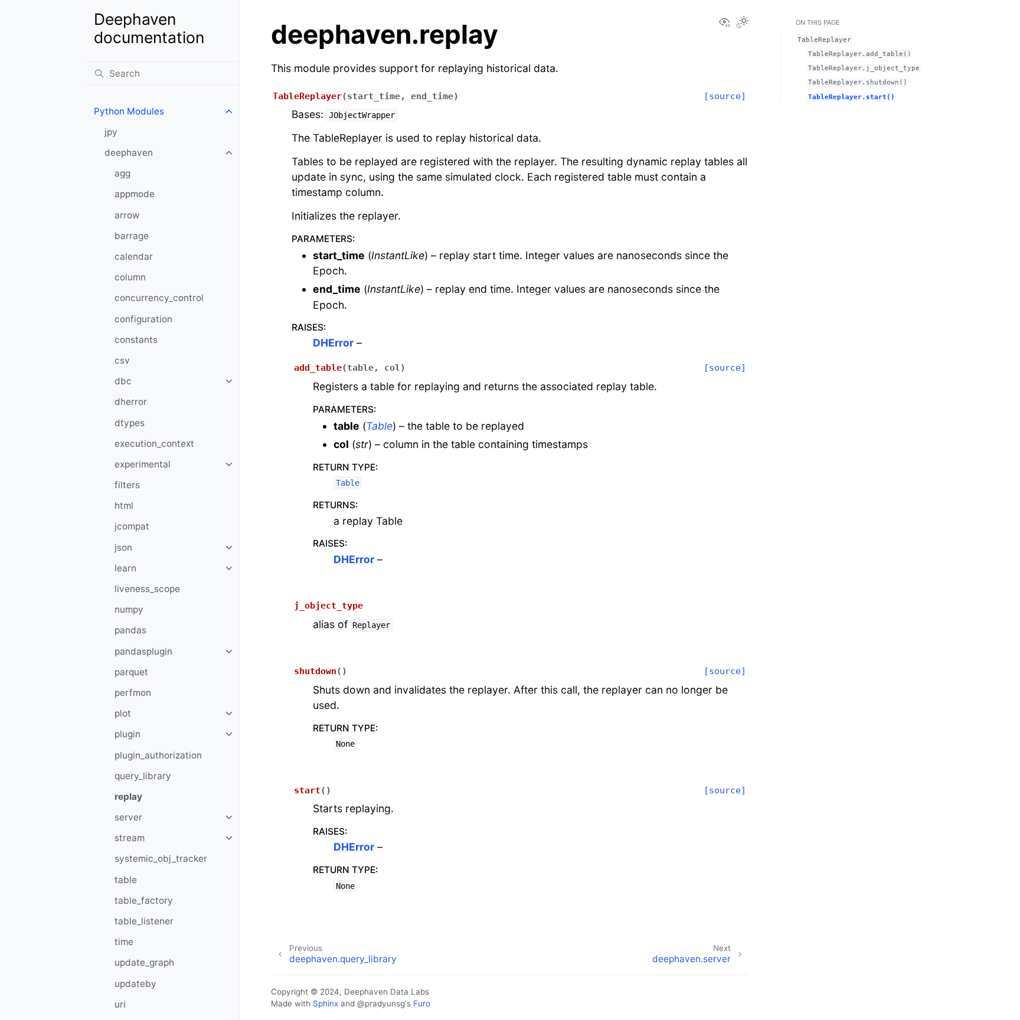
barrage (132, 235)
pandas (130, 630)
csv (122, 360)
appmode (135, 194)
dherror (131, 401)
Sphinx (325, 1003)
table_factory (144, 900)
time (124, 941)
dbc (123, 381)
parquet (131, 672)
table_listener (144, 921)
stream (130, 838)
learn (125, 568)
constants (136, 339)
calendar (134, 256)
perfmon (133, 692)
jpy (110, 132)
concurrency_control (159, 297)
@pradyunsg (381, 1003)
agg (122, 173)
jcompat (132, 526)
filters (127, 485)
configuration (143, 319)
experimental (143, 464)
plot (123, 713)
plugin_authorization (158, 755)
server (128, 817)
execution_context (154, 443)
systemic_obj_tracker (161, 858)
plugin (127, 734)
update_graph (144, 962)
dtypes (130, 423)
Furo (421, 1003)
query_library (143, 776)
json (123, 547)
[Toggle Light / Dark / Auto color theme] (742, 23)
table (126, 879)
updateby (135, 983)
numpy (129, 609)
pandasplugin (143, 651)
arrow (127, 215)
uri (120, 1004)
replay (128, 796)
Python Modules (129, 111)
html (124, 505)
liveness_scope (147, 588)
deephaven (128, 152)
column (130, 277)
